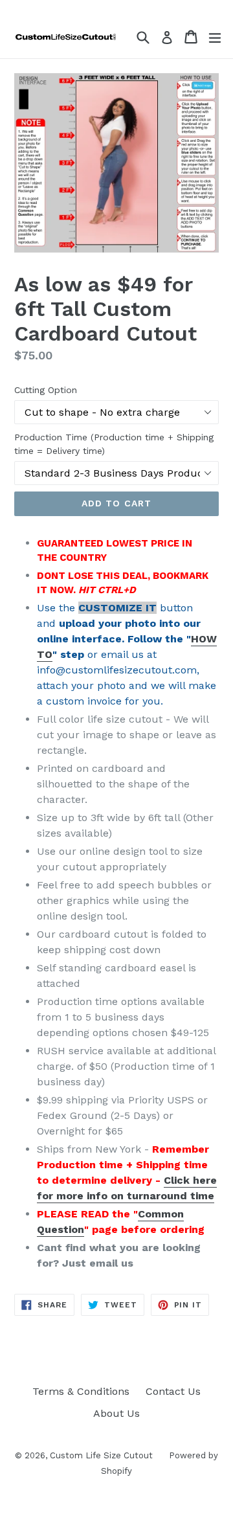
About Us (116, 1413)
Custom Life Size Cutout (101, 1455)
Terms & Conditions (80, 1391)
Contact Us (173, 1391)
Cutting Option (45, 390)
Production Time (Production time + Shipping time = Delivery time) (114, 444)
